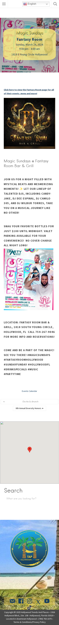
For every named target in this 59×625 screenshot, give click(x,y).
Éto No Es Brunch (30, 401)
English (31, 3)
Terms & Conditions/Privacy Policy (30, 622)
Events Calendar (29, 391)
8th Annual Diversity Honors (28, 408)
